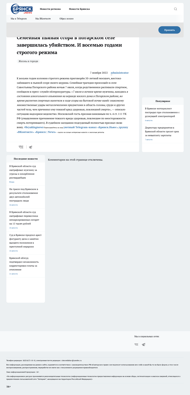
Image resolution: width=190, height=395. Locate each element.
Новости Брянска (79, 8)
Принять (169, 29)
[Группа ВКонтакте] (136, 344)
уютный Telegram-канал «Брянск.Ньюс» (91, 127)
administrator (120, 72)
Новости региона (50, 8)
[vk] (21, 147)
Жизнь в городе (28, 61)
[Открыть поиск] (175, 9)
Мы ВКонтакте (43, 18)
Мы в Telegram (19, 18)
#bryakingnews (33, 127)
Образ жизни (66, 18)
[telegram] (31, 147)
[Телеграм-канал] (143, 344)
